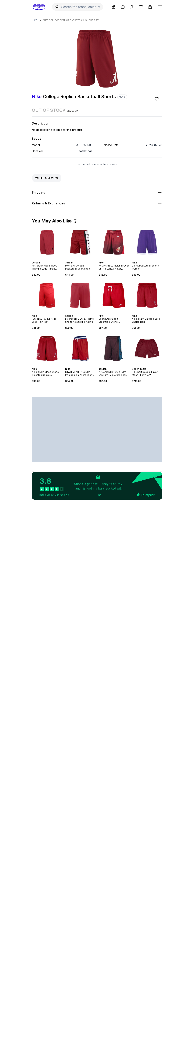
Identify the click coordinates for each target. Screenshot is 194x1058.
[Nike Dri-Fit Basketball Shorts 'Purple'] (147, 242)
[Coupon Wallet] (122, 7)
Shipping (38, 192)
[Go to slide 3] (46, 259)
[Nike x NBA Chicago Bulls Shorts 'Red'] (147, 295)
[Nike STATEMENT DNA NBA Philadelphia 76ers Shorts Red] (80, 348)
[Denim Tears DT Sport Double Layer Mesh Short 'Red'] (147, 348)
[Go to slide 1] (43, 259)
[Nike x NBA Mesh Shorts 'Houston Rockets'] (47, 348)
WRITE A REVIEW (46, 178)
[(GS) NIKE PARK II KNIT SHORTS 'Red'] (47, 295)
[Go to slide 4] (47, 259)
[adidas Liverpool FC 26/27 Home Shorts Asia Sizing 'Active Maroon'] (80, 295)
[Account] (132, 7)
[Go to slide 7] (118, 312)
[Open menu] (160, 6)
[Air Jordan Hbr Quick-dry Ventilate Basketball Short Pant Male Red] (114, 348)
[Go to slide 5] (49, 259)
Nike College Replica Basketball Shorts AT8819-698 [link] (72, 20)
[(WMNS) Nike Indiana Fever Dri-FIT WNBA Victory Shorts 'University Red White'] (114, 242)
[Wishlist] (141, 6)
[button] (75, 221)
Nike (34, 20)
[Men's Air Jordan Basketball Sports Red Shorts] (80, 242)
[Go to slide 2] (44, 259)
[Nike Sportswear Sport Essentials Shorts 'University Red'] (114, 295)
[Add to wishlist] (157, 99)
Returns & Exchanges (48, 203)
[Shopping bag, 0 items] (150, 6)
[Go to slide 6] (50, 259)
